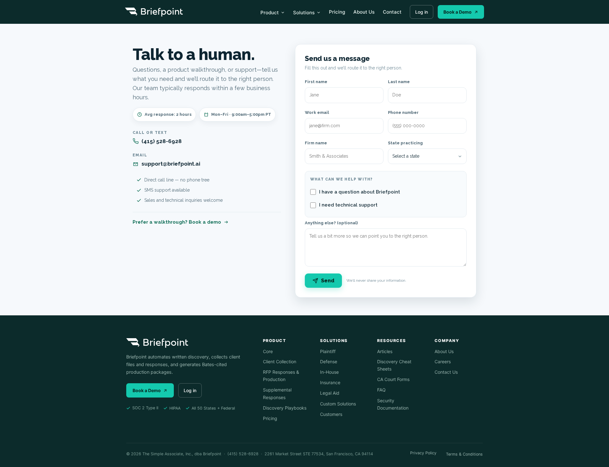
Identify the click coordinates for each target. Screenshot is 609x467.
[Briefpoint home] (154, 12)
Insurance (330, 382)
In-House (329, 372)
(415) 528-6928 (161, 141)
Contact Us (446, 372)
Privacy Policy (423, 453)
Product (269, 13)
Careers (443, 361)
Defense (328, 361)
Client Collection (279, 361)
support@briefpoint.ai (170, 164)
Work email (317, 112)
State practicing (405, 143)
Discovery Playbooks (284, 408)
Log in (421, 12)
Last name (399, 81)
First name (316, 81)
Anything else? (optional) (331, 222)
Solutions (304, 13)
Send (327, 281)
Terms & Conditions (464, 454)
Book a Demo (457, 12)
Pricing (337, 12)
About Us (364, 12)
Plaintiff (328, 351)
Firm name (316, 143)
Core (268, 351)
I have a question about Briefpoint (359, 192)
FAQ (381, 389)
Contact (392, 12)
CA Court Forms (393, 379)
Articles (384, 351)
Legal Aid (329, 393)
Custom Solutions (338, 403)
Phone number (403, 112)
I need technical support (348, 205)
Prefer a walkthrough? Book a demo (177, 222)
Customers (331, 414)
